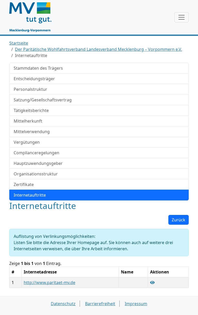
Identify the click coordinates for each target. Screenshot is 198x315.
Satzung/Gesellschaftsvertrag (43, 100)
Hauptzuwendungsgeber (38, 163)
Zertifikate (24, 184)
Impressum (136, 303)
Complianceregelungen (36, 153)
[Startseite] (32, 17)
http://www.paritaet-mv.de (49, 282)
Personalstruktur (30, 89)
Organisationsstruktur (36, 174)
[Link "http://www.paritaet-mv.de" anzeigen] (152, 282)
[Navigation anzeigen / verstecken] (181, 17)
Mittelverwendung (32, 131)
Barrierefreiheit (100, 303)
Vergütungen (27, 142)
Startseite (18, 43)
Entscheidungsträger (34, 79)
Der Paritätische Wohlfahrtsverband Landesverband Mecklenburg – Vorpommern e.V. (98, 49)
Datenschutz (63, 303)
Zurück (178, 220)
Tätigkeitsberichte (31, 110)
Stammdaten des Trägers (38, 68)
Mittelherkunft (28, 121)
